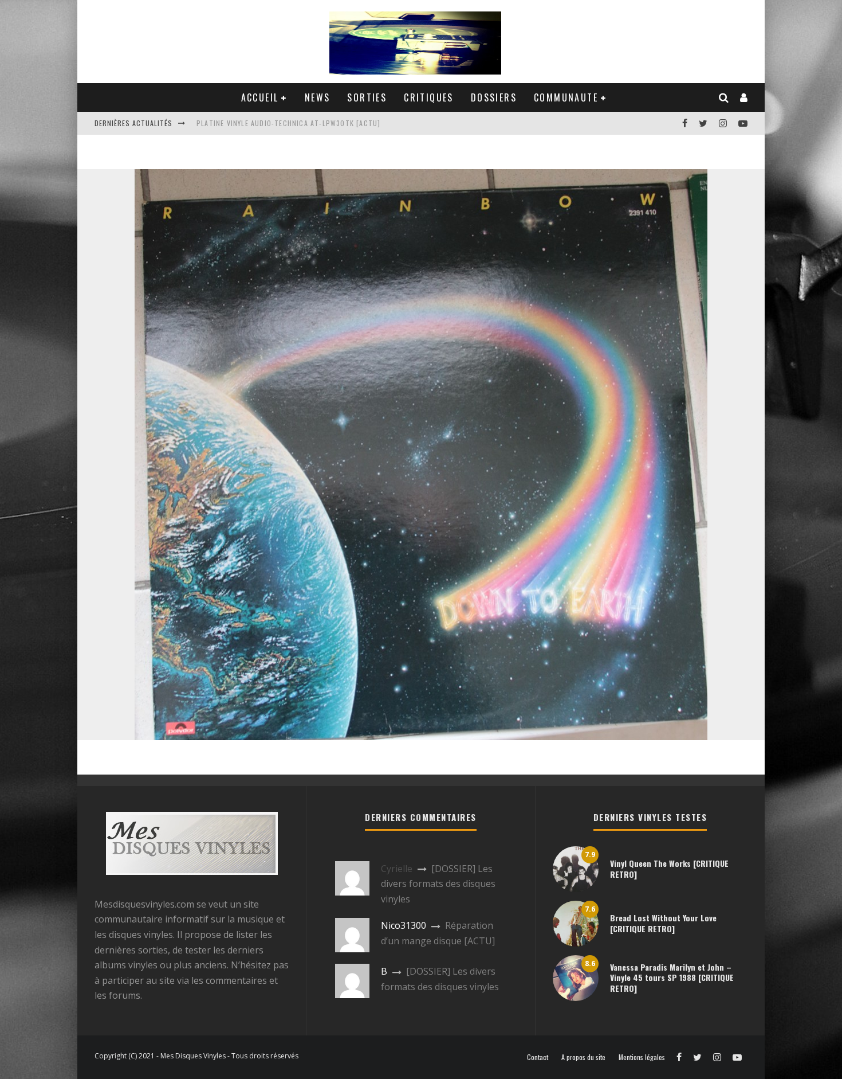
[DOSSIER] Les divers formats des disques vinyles (438, 883)
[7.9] (576, 888)
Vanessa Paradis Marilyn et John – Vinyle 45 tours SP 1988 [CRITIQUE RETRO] (672, 977)
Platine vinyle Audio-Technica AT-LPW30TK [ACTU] (288, 123)
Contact (537, 1057)
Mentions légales (642, 1057)
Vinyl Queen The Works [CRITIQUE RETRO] (669, 868)
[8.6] (576, 997)
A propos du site (583, 1057)
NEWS (317, 97)
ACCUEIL (260, 97)
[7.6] (576, 943)
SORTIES (367, 97)
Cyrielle (396, 868)
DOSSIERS (494, 97)
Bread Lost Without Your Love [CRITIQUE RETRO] (663, 923)
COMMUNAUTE (566, 97)
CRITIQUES (429, 97)
